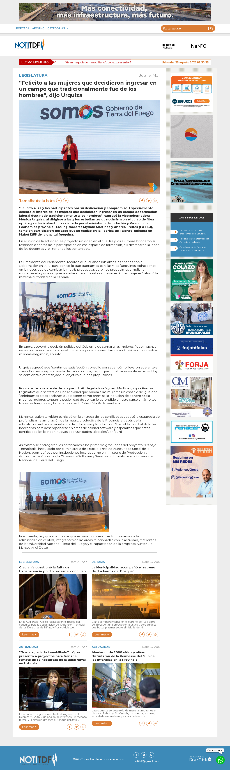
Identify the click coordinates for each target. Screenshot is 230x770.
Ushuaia (98, 562)
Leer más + (29, 634)
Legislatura (33, 75)
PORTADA (22, 28)
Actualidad (28, 647)
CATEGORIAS (56, 28)
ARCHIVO (38, 28)
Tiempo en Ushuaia (183, 46)
